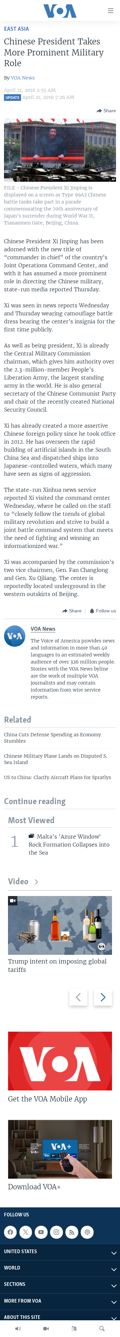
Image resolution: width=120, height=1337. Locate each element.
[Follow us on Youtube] (41, 1232)
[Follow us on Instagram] (56, 1232)
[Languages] (74, 1328)
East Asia (16, 29)
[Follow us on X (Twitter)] (25, 1232)
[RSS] (71, 1232)
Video (18, 882)
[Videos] (46, 1328)
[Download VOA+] (60, 1149)
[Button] (106, 111)
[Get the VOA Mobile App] (60, 1061)
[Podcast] (87, 1232)
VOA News (23, 78)
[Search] (102, 1328)
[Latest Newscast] (18, 1328)
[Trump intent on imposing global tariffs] (60, 925)
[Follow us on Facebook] (10, 1232)
